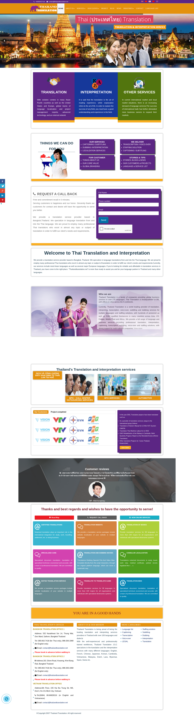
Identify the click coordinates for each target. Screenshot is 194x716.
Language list (152, 8)
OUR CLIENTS (93, 8)
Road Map (55, 517)
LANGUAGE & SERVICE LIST (135, 166)
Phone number (104, 201)
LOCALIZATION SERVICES (94, 151)
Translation (146, 641)
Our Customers (40, 412)
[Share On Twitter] (2, 186)
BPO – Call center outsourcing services (80, 399)
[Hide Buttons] (1, 204)
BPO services (112, 398)
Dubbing (145, 635)
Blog (112, 8)
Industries (128, 8)
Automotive (145, 398)
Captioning (126, 632)
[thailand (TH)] (157, 1)
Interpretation (147, 638)
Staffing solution (148, 629)
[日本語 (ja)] (150, 1)
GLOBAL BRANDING (91, 166)
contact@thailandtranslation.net (55, 648)
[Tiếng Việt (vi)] (146, 1)
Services (80, 8)
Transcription (127, 635)
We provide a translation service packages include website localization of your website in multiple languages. (96, 534)
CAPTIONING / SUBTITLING (94, 144)
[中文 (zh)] (153, 1)
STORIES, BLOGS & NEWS (134, 160)
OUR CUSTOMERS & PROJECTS (137, 163)
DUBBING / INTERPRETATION (95, 147)
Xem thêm (125, 447)
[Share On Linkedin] (2, 195)
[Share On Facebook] (2, 181)
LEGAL (125, 641)
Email (100, 210)
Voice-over (126, 638)
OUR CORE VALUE (91, 163)
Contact (139, 8)
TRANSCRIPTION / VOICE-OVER (137, 144)
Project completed (58, 412)
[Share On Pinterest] (2, 200)
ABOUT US (69, 8)
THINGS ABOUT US (91, 160)
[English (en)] (142, 1)
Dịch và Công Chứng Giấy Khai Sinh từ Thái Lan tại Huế (47, 375)
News (119, 8)
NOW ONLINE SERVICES (140, 517)
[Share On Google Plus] (2, 190)
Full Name (102, 193)
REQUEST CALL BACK (98, 517)
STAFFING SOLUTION (132, 147)
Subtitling (146, 632)
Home (60, 8)
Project (104, 8)
